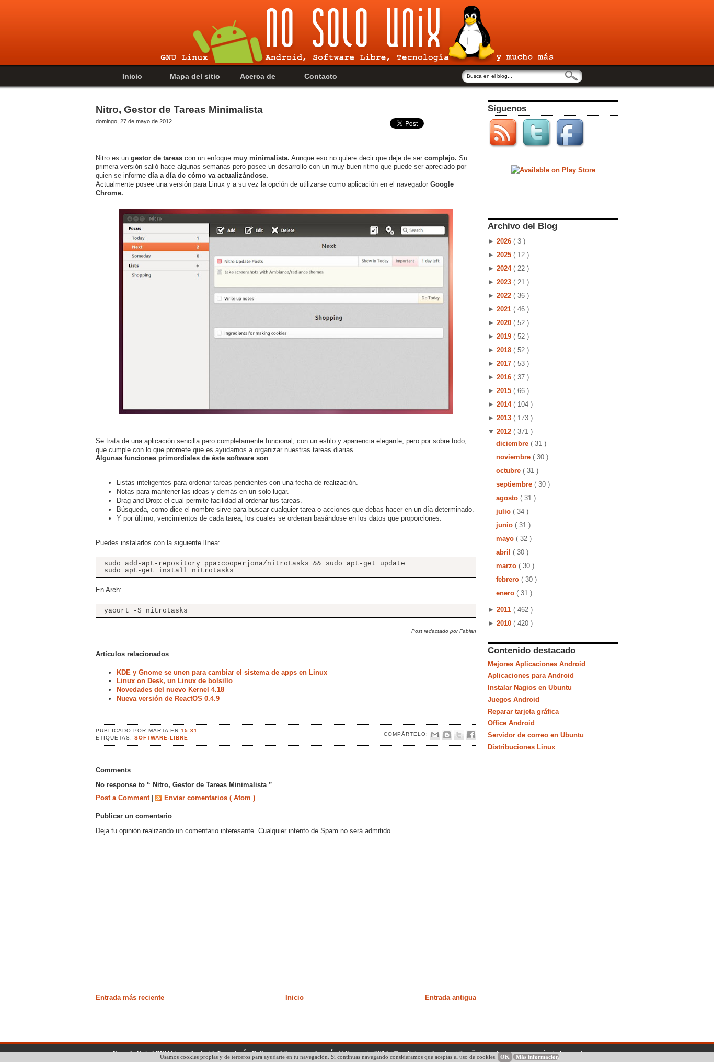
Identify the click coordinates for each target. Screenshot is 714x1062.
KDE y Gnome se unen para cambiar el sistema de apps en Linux (222, 672)
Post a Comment (124, 798)
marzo (507, 566)
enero (506, 593)
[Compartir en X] (459, 735)
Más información (537, 1057)
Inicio (132, 76)
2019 (505, 336)
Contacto (320, 76)
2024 (505, 268)
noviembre (514, 457)
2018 (505, 350)
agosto (508, 498)
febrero (508, 579)
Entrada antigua (450, 997)
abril (504, 552)
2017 (505, 363)
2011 (505, 610)
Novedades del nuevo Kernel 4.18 (170, 690)
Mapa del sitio (195, 76)
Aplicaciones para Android (531, 675)
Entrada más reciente (130, 997)
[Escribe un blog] (447, 735)
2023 (505, 282)
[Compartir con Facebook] (471, 735)
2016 (505, 377)
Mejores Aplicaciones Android (536, 664)
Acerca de (257, 76)
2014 (505, 404)
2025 (505, 255)
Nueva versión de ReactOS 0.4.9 (168, 698)
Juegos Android (513, 699)
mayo (506, 538)
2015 (505, 391)
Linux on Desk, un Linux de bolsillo (175, 681)
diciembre (513, 443)
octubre (509, 471)
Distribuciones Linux (521, 747)
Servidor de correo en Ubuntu (536, 735)
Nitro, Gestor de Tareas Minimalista (179, 109)
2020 (505, 323)
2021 (505, 309)
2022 (505, 295)
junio (505, 525)
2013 (505, 418)
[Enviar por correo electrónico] (435, 735)
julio (504, 511)
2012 (505, 431)
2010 (505, 623)
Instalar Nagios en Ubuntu (530, 687)
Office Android (511, 723)
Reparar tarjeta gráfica (523, 711)
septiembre (515, 484)
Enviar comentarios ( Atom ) (209, 798)
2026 (505, 241)
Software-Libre (161, 738)
